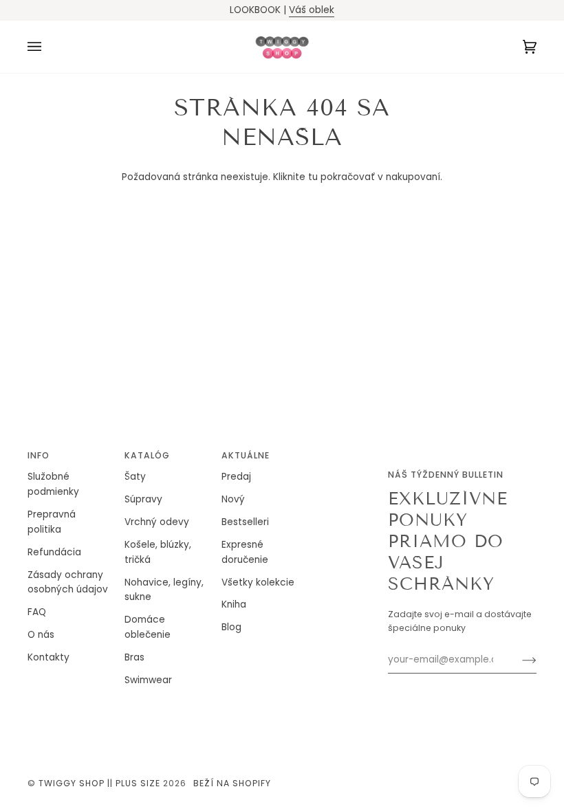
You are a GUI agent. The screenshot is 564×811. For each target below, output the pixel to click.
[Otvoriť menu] (48, 47)
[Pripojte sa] (518, 660)
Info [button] (39, 455)
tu (313, 177)
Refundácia (54, 552)
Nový (233, 499)
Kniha (233, 604)
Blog (231, 627)
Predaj (236, 476)
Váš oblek (311, 9)
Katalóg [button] (147, 455)
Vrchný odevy (156, 522)
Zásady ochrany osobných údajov (68, 582)
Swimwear (148, 680)
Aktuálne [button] (245, 455)
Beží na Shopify (232, 783)
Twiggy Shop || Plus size (99, 783)
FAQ (37, 612)
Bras (134, 657)
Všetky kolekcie (257, 582)
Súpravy (143, 499)
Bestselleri (245, 522)
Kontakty (48, 657)
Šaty (135, 476)
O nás (41, 634)
